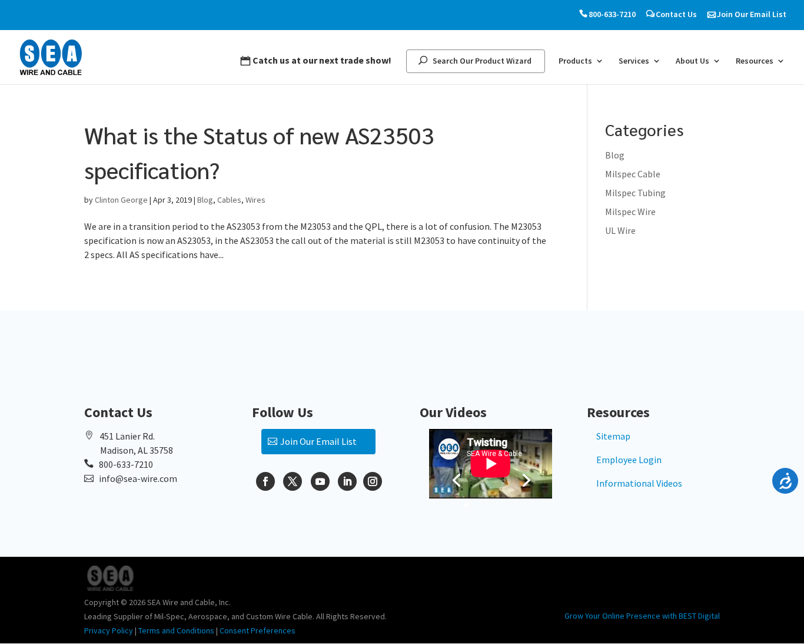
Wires (255, 199)
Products (575, 61)
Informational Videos (639, 483)
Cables (229, 199)
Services (634, 61)
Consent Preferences (257, 630)
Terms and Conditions (176, 630)
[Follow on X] (292, 481)
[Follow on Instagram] (372, 481)
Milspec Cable (632, 174)
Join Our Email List (751, 14)
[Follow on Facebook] (265, 481)
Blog (205, 199)
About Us (692, 61)
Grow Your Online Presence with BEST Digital (642, 615)
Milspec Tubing (635, 193)
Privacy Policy (108, 630)
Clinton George (121, 199)
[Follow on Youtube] (320, 481)
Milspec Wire (630, 211)
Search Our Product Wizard (482, 61)
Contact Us (676, 14)
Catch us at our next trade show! (322, 60)
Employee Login (629, 459)
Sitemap (613, 436)
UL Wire (620, 230)
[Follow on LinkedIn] (347, 481)
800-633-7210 (612, 14)
